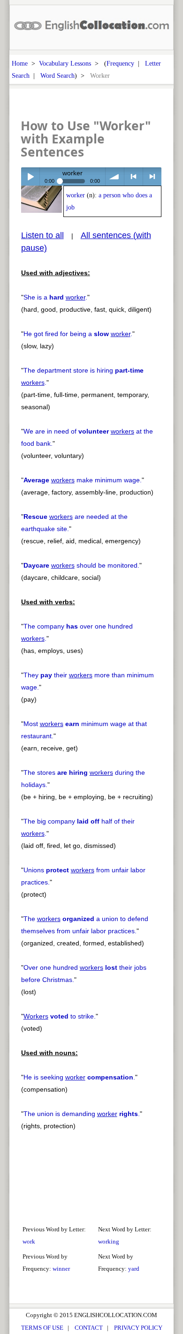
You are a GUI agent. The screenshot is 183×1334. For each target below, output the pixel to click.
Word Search (57, 75)
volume (115, 176)
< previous (133, 176)
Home (20, 63)
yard (133, 1268)
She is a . (55, 297)
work (29, 1241)
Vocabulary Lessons (65, 63)
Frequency (120, 63)
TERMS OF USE (42, 1327)
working (108, 1241)
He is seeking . (79, 1077)
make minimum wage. (82, 480)
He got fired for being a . (77, 333)
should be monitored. (81, 565)
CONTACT (89, 1327)
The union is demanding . (81, 1113)
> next (152, 176)
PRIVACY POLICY (138, 1327)
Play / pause (30, 176)
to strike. (59, 1016)
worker (75, 195)
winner (61, 1268)
